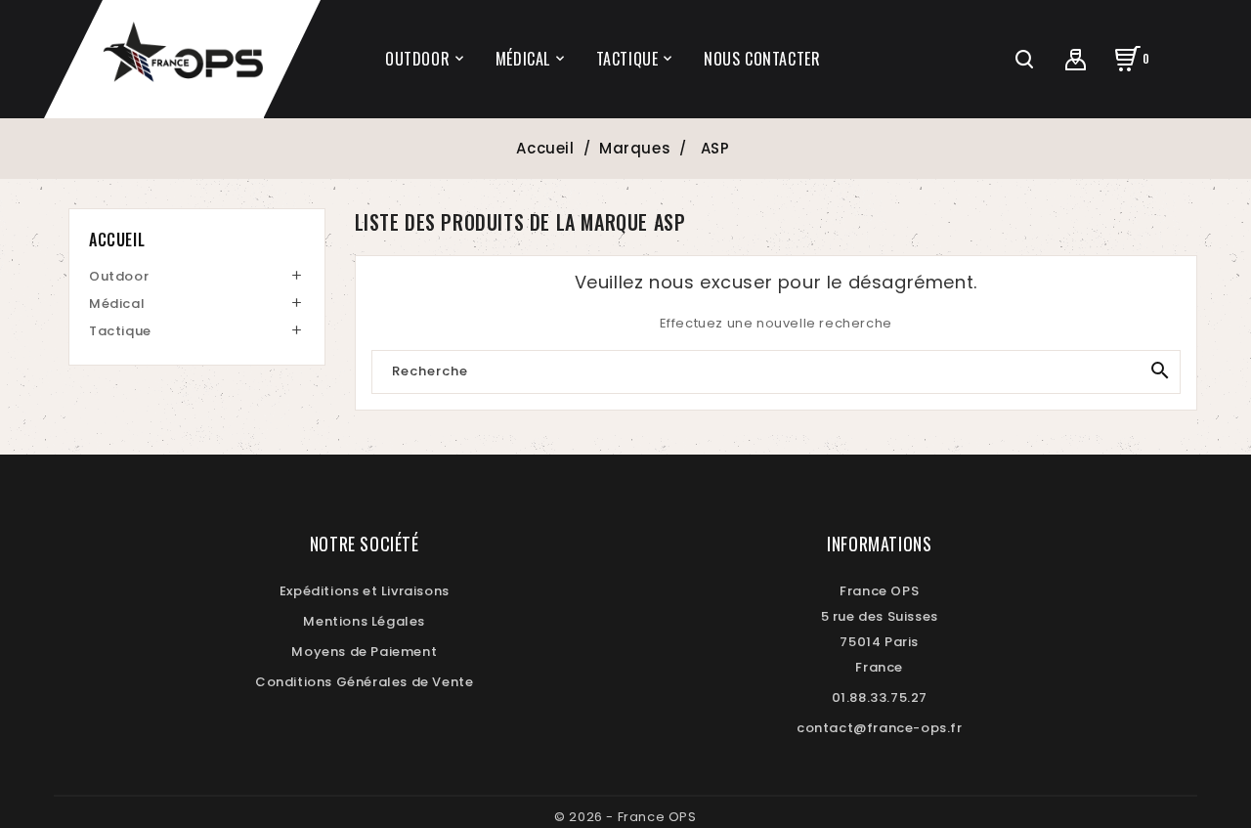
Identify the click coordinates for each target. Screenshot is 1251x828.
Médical (117, 303)
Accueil (117, 239)
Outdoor (119, 276)
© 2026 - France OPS (625, 816)
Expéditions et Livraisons (365, 591)
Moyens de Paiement (364, 651)
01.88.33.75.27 (879, 697)
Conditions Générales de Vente (364, 682)
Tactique (120, 331)
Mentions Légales (364, 621)
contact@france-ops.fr (880, 728)
